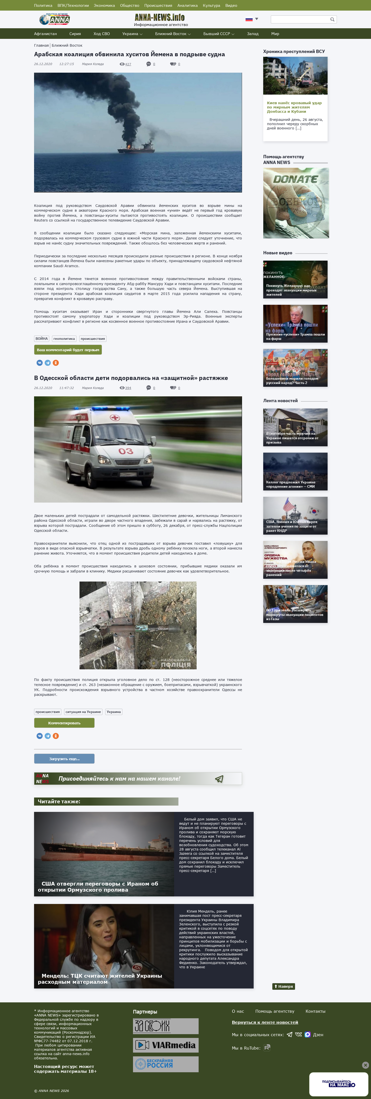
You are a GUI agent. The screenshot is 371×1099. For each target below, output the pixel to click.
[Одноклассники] (56, 363)
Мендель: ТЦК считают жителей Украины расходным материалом (100, 979)
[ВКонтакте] (40, 363)
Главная (41, 45)
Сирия (75, 33)
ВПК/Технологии (73, 5)
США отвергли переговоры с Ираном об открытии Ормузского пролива (98, 887)
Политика (43, 5)
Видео (231, 5)
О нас (238, 1011)
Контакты (316, 1011)
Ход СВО (102, 33)
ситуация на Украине (83, 711)
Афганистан (45, 33)
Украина (130, 33)
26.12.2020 (54, 64)
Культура (211, 5)
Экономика (104, 5)
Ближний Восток (171, 33)
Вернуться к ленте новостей (265, 1022)
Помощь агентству (274, 1011)
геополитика (64, 338)
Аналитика (187, 5)
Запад (253, 33)
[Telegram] (48, 363)
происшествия (93, 338)
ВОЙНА (42, 338)
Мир (275, 33)
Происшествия (158, 5)
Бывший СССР (216, 33)
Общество (129, 5)
